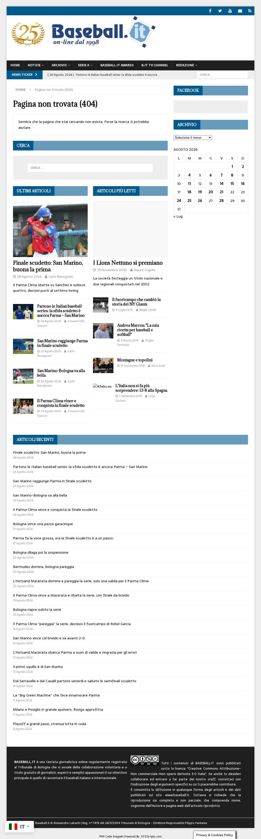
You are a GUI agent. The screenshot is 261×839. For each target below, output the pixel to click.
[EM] (240, 10)
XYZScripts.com (151, 836)
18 (189, 192)
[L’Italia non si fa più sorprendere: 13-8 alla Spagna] (102, 386)
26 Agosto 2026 (51, 321)
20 (210, 192)
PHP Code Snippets (111, 836)
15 (232, 183)
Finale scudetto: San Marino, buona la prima (48, 266)
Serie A (83, 65)
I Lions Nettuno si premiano (128, 262)
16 (243, 183)
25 (189, 201)
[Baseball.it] (82, 47)
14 (222, 183)
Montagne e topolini (135, 360)
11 (189, 183)
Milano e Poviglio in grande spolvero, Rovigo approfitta (58, 709)
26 (200, 201)
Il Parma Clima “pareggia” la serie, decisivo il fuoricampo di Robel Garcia (72, 624)
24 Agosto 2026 (51, 381)
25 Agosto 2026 (51, 351)
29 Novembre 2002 (112, 270)
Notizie (34, 65)
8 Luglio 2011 (124, 310)
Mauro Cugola (144, 270)
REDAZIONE (185, 65)
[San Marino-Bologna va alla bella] (23, 376)
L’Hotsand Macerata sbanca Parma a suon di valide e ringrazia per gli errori (75, 652)
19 (200, 192)
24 (179, 201)
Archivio (59, 65)
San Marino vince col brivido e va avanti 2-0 (49, 638)
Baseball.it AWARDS (117, 65)
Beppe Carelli (147, 310)
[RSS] (249, 10)
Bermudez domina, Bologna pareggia (43, 566)
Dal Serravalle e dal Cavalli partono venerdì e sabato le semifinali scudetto (74, 681)
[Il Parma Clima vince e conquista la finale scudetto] (23, 406)
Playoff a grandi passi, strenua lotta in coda (49, 724)
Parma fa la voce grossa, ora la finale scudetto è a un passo (63, 538)
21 (221, 192)
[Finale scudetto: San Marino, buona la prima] (50, 229)
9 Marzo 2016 (129, 340)
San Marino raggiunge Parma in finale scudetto (62, 343)
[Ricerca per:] (222, 74)
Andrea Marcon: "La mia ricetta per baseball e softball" (138, 330)
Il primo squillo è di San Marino (38, 666)
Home (15, 65)
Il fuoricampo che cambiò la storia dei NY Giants (136, 302)
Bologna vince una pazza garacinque (43, 524)
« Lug (178, 216)
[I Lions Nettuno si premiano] (130, 229)
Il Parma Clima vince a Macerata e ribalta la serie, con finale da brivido (71, 595)
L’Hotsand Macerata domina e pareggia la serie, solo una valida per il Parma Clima (81, 581)
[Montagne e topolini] (103, 365)
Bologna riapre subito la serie (37, 609)
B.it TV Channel (154, 65)
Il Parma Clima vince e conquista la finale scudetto (61, 403)
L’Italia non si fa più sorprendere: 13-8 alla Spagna (141, 388)
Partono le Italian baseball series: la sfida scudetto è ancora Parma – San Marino (61, 311)
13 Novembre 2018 (133, 365)
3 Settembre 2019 (130, 396)
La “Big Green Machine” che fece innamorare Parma (56, 695)
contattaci (226, 779)
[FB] (210, 10)
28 (221, 201)
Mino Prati (158, 365)
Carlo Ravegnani (60, 276)
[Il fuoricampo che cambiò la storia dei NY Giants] (100, 305)
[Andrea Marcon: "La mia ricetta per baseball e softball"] (103, 330)
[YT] (230, 10)
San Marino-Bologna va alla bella (61, 373)
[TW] (220, 10)
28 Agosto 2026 (29, 276)
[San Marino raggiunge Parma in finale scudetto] (23, 346)
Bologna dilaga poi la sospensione (40, 552)
